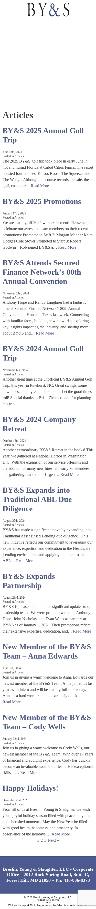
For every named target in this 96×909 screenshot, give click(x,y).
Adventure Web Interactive (72, 905)
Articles (19, 156)
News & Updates (21, 84)
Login (48, 902)
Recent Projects (22, 72)
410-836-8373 (77, 880)
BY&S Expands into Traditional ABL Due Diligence (37, 499)
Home (10, 25)
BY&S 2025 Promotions (42, 201)
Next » (53, 840)
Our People (16, 60)
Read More (40, 186)
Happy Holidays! (30, 788)
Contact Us (17, 96)
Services (13, 49)
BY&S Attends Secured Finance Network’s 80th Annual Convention (42, 271)
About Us (14, 37)
